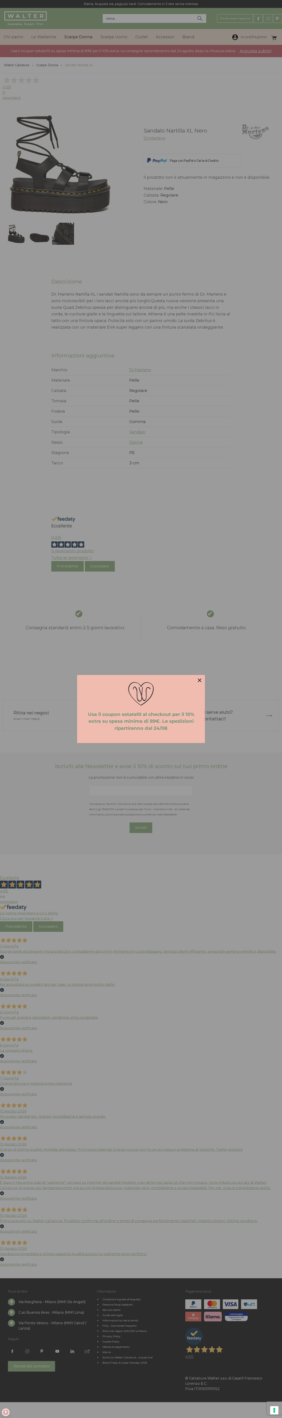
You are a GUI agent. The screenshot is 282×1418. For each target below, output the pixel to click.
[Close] (199, 680)
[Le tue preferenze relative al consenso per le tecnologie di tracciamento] (274, 1410)
